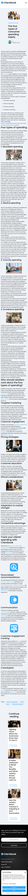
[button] (26, 2)
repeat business (7, 435)
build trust (13, 692)
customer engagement (20, 424)
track (19, 641)
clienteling (8, 553)
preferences (4, 590)
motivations (4, 394)
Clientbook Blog (13, 23)
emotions (6, 74)
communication (5, 612)
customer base (21, 475)
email (2, 615)
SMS (5, 615)
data (6, 645)
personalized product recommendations (12, 585)
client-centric (5, 399)
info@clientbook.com (8, 859)
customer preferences (7, 582)
